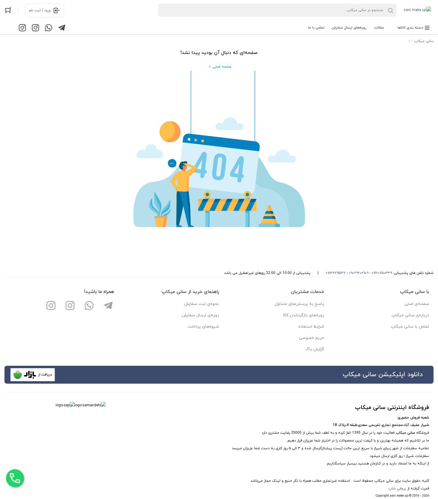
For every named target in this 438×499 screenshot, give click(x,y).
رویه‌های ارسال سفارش (349, 27)
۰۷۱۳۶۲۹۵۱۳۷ (336, 273)
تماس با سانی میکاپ (410, 326)
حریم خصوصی (311, 338)
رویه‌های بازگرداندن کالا (303, 315)
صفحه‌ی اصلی (416, 304)
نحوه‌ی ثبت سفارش (201, 304)
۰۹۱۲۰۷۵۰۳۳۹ (382, 273)
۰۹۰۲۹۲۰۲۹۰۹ (358, 273)
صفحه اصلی (221, 66)
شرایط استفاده (311, 326)
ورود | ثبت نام (40, 10)
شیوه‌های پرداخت (203, 326)
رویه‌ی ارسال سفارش (200, 315)
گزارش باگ (314, 349)
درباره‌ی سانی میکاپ (410, 315)
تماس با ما (316, 27)
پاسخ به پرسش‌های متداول (299, 304)
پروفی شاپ (397, 488)
